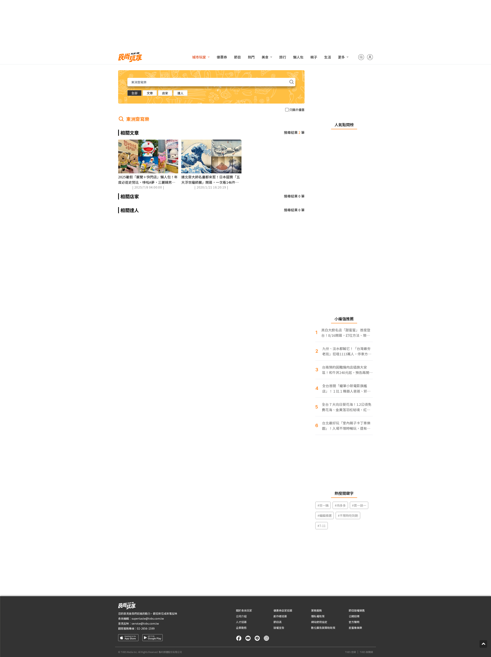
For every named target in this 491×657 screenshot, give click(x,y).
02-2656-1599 (146, 628)
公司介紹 (241, 616)
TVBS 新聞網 (366, 652)
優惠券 (222, 56)
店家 (165, 93)
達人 (180, 93)
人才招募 (241, 622)
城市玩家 (199, 56)
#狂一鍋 (323, 505)
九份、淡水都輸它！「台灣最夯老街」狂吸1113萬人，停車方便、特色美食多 (346, 351)
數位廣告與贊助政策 (323, 628)
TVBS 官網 (350, 652)
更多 (341, 56)
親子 (313, 56)
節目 (237, 56)
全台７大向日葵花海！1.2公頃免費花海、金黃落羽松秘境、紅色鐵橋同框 (346, 407)
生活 (327, 56)
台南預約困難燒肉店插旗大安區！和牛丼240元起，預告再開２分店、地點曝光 (347, 370)
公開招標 (354, 616)
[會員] (370, 57)
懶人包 (298, 56)
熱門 (251, 56)
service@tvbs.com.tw (145, 623)
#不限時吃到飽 (348, 515)
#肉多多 (340, 505)
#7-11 (321, 525)
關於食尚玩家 (244, 610)
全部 (134, 93)
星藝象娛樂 (355, 628)
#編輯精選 (324, 515)
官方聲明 (354, 622)
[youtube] (248, 638)
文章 (150, 93)
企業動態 (241, 628)
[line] (257, 638)
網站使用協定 (319, 622)
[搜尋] (361, 57)
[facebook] (239, 638)
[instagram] (266, 638)
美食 (265, 56)
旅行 (282, 56)
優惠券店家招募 (283, 610)
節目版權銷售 (357, 610)
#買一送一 (359, 505)
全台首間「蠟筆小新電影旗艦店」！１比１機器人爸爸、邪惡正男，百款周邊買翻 (346, 388)
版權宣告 (279, 628)
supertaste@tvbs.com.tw (148, 618)
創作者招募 (280, 616)
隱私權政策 (318, 616)
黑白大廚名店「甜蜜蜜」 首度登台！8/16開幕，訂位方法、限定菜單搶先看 (345, 332)
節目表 (278, 622)
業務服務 (316, 610)
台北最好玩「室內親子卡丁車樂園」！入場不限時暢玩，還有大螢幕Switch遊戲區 (346, 425)
